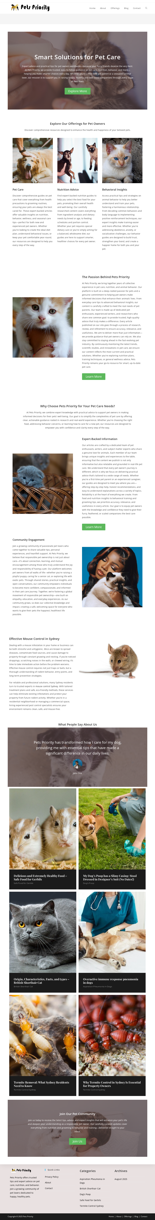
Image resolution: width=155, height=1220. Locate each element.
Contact (49, 1188)
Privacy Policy (51, 1176)
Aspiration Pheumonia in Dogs (97, 986)
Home (111, 1216)
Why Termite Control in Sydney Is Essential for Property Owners (112, 1084)
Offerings (128, 1216)
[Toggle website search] (146, 8)
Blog (136, 1216)
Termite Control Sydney (25, 1090)
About (48, 1182)
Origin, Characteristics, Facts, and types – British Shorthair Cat (41, 980)
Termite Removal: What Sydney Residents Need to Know (41, 1084)
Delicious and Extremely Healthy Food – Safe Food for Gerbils (40, 877)
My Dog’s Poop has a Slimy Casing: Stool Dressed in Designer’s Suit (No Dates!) (110, 877)
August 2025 (121, 1179)
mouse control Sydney (47, 686)
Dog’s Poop (88, 883)
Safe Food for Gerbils (23, 883)
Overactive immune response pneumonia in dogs (110, 980)
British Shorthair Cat (23, 986)
